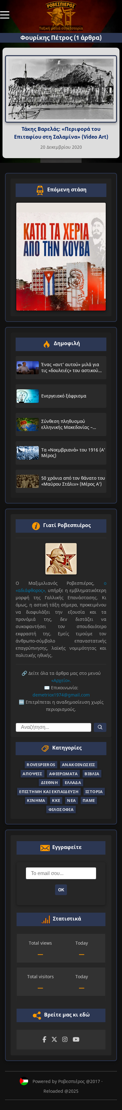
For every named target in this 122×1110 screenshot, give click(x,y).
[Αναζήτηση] (100, 727)
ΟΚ (61, 890)
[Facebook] (44, 1039)
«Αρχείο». (61, 680)
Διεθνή (49, 782)
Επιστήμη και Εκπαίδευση (49, 791)
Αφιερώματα (63, 773)
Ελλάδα (73, 782)
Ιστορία (94, 791)
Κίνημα (36, 800)
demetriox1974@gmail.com (61, 695)
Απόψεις (32, 773)
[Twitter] (54, 1039)
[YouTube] (76, 1039)
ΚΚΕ (56, 800)
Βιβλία (91, 773)
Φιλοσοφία (61, 809)
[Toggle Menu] (4, 14)
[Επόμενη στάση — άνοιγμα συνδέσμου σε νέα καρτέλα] (61, 256)
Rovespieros (41, 764)
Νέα (71, 800)
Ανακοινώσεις (78, 764)
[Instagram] (65, 1039)
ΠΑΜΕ (89, 800)
